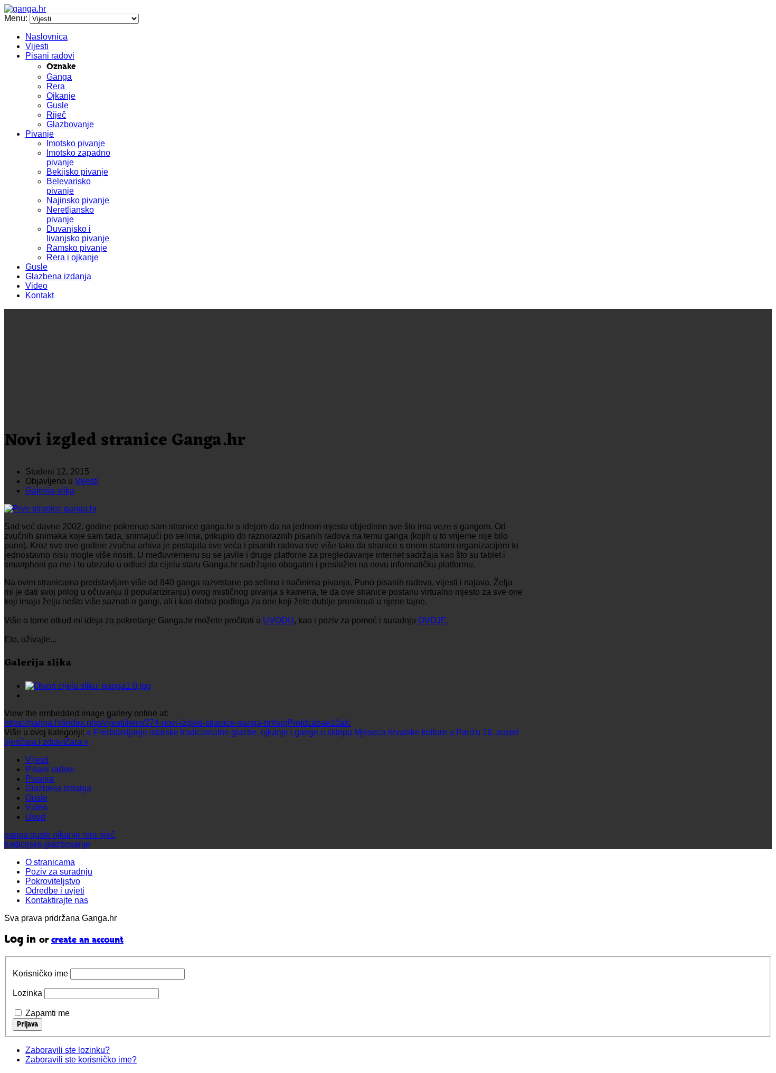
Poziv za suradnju (58, 871)
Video (36, 285)
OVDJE (432, 620)
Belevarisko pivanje (68, 186)
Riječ (56, 114)
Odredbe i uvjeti (54, 890)
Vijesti (37, 46)
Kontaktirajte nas (56, 900)
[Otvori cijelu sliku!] (50, 508)
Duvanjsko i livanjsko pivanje (77, 233)
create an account (87, 940)
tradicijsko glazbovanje (47, 844)
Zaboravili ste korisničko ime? (81, 1059)
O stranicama (50, 862)
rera (90, 834)
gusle (41, 834)
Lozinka (27, 993)
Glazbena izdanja (58, 276)
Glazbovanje (70, 124)
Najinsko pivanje (77, 200)
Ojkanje (60, 95)
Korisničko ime (40, 973)
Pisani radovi (49, 55)
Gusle (57, 105)
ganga (17, 834)
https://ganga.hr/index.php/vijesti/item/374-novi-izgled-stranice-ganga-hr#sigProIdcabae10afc (177, 722)
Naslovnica (46, 36)
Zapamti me (47, 1013)
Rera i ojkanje (72, 257)
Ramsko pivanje (76, 247)
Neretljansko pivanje (70, 214)
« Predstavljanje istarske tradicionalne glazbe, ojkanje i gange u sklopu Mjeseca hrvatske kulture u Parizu (283, 732)
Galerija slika (49, 490)
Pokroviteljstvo (52, 881)
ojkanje (67, 834)
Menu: (17, 18)
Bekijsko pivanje (77, 171)
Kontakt (39, 295)
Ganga (59, 76)
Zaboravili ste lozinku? (67, 1050)
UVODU (278, 620)
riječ (107, 834)
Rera (55, 86)
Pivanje (39, 133)
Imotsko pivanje (75, 143)
